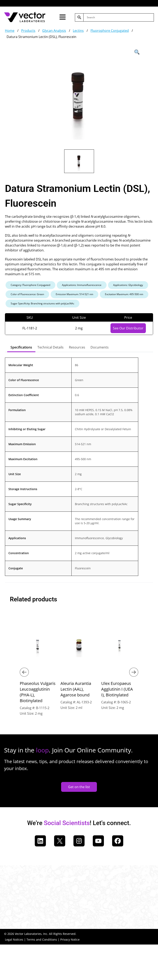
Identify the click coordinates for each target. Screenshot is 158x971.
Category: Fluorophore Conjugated (30, 285)
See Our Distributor (128, 328)
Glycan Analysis (54, 30)
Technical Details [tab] (50, 347)
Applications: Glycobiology (128, 285)
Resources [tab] (77, 347)
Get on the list (79, 787)
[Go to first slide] (133, 672)
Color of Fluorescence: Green (27, 294)
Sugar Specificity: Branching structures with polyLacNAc (42, 303)
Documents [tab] (100, 347)
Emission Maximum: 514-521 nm (74, 294)
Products (28, 30)
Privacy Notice (70, 939)
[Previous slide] (24, 672)
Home (9, 30)
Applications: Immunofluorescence (81, 285)
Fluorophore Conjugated (110, 30)
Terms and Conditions (42, 939)
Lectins (78, 30)
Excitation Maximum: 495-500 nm (124, 294)
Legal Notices (14, 939)
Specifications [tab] (21, 347)
